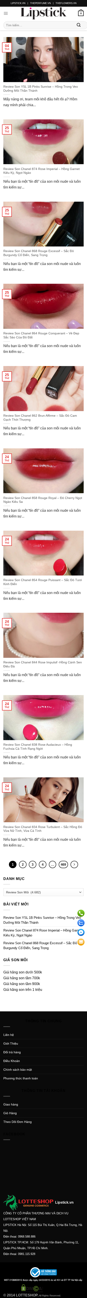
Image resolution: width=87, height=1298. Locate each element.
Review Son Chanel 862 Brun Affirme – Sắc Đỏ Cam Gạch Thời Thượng (40, 417)
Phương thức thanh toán (20, 1078)
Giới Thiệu (10, 1043)
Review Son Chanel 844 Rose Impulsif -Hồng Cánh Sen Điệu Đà (42, 664)
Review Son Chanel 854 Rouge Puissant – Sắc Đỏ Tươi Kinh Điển (42, 582)
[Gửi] (79, 25)
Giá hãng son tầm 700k (21, 978)
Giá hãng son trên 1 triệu (22, 990)
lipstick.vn (18, 3)
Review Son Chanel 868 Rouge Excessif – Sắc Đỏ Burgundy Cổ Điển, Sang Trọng (38, 253)
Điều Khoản (11, 1061)
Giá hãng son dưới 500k (22, 972)
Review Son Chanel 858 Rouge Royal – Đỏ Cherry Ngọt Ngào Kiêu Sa (42, 500)
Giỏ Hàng (10, 1113)
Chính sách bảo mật (17, 1069)
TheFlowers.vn (66, 3)
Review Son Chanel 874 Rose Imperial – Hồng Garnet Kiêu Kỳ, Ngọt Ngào (41, 171)
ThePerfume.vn (40, 3)
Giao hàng (10, 1104)
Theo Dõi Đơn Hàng (17, 1122)
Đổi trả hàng (12, 1052)
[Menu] (5, 13)
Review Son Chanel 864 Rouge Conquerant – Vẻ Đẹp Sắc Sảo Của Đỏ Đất (41, 335)
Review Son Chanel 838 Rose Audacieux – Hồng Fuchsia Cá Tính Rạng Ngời (37, 746)
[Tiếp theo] (74, 864)
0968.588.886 (26, 1236)
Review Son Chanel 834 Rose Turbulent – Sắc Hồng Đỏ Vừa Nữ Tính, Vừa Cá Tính (42, 829)
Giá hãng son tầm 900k (21, 984)
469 (63, 864)
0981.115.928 (26, 1254)
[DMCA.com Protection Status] (32, 1288)
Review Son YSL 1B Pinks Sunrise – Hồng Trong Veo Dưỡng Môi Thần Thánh (40, 88)
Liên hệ (8, 1035)
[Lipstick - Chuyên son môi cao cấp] (43, 13)
